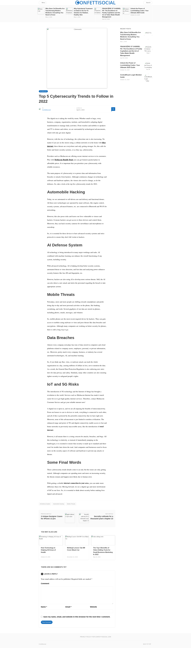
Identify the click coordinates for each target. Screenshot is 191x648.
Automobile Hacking (58, 504)
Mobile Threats (71, 504)
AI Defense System (45, 504)
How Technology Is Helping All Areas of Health (48, 550)
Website (93, 607)
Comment (45, 584)
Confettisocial (46, 110)
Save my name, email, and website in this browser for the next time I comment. (76, 617)
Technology (43, 91)
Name (44, 607)
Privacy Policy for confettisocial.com (95, 637)
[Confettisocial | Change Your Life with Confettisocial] (95, 2)
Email (68, 607)
